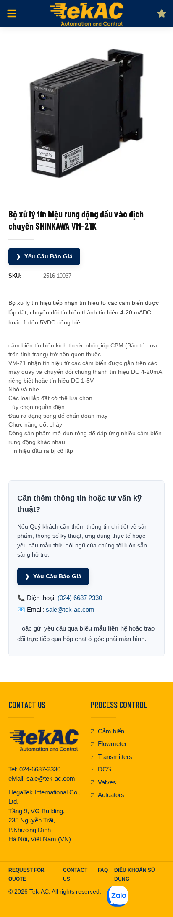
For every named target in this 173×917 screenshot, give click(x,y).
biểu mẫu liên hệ (103, 628)
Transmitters (115, 756)
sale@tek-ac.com (70, 609)
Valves (107, 782)
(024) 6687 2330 (80, 597)
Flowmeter (112, 743)
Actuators (111, 794)
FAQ (103, 870)
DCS (104, 769)
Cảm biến (111, 731)
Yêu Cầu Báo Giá (44, 256)
